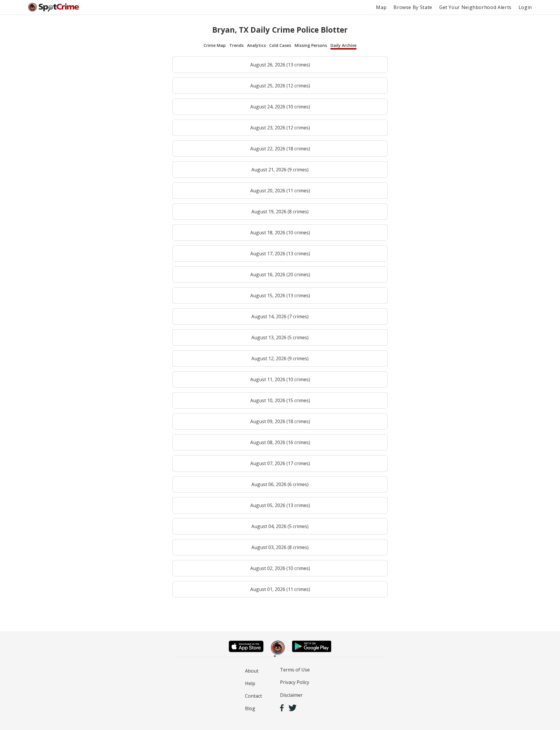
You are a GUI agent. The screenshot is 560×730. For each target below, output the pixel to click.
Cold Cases (280, 45)
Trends (236, 45)
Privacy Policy (294, 682)
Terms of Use (295, 669)
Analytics (256, 45)
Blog (250, 708)
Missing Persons (311, 45)
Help (250, 683)
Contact (253, 696)
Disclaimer (291, 695)
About (251, 671)
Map (381, 7)
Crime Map (215, 45)
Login (525, 7)
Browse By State (412, 7)
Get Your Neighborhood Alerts (475, 7)
